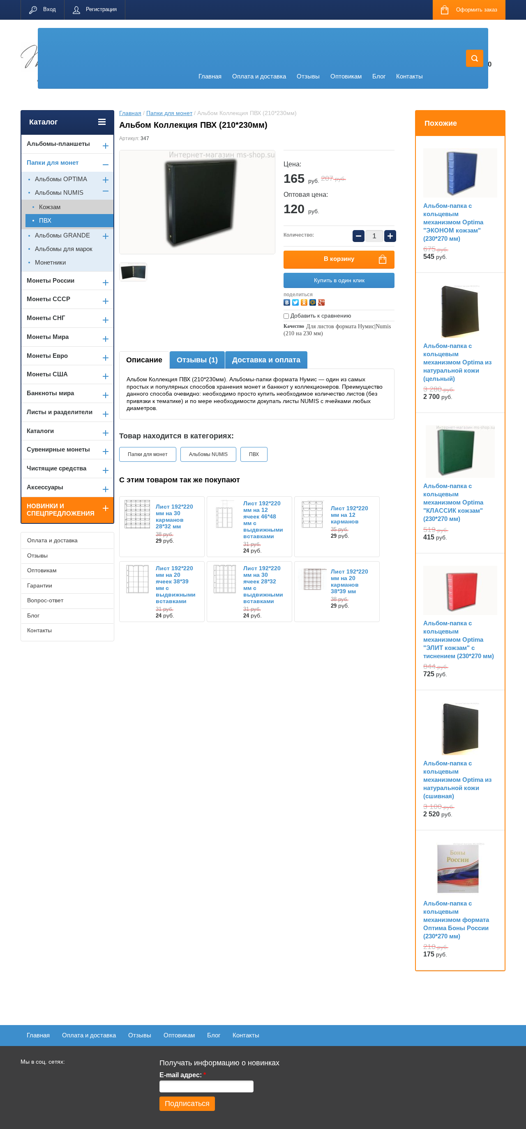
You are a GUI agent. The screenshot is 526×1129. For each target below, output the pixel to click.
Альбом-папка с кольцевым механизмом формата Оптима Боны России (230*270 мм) (456, 920)
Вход (49, 9)
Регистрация (101, 9)
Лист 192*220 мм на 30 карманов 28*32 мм (174, 516)
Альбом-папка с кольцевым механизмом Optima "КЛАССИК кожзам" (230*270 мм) (453, 502)
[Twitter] (296, 301)
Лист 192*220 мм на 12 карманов (349, 515)
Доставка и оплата (266, 360)
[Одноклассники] (305, 301)
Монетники (50, 262)
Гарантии (39, 585)
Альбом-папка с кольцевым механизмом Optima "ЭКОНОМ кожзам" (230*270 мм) (453, 222)
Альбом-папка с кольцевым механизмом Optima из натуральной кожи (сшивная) (457, 780)
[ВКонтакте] (288, 301)
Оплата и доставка (259, 76)
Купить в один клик (339, 280)
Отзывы (308, 76)
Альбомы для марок (63, 248)
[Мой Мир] (313, 301)
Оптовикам (346, 76)
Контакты (409, 76)
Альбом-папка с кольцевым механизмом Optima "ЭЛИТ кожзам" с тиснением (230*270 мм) (458, 639)
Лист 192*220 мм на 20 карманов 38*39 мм (349, 581)
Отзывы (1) (197, 360)
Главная (209, 76)
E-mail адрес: (182, 1074)
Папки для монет (169, 113)
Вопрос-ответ (45, 600)
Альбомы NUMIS (208, 454)
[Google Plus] (322, 301)
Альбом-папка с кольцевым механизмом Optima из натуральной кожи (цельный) (457, 362)
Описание (144, 360)
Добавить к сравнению (320, 315)
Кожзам (49, 206)
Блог (378, 76)
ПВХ (254, 454)
